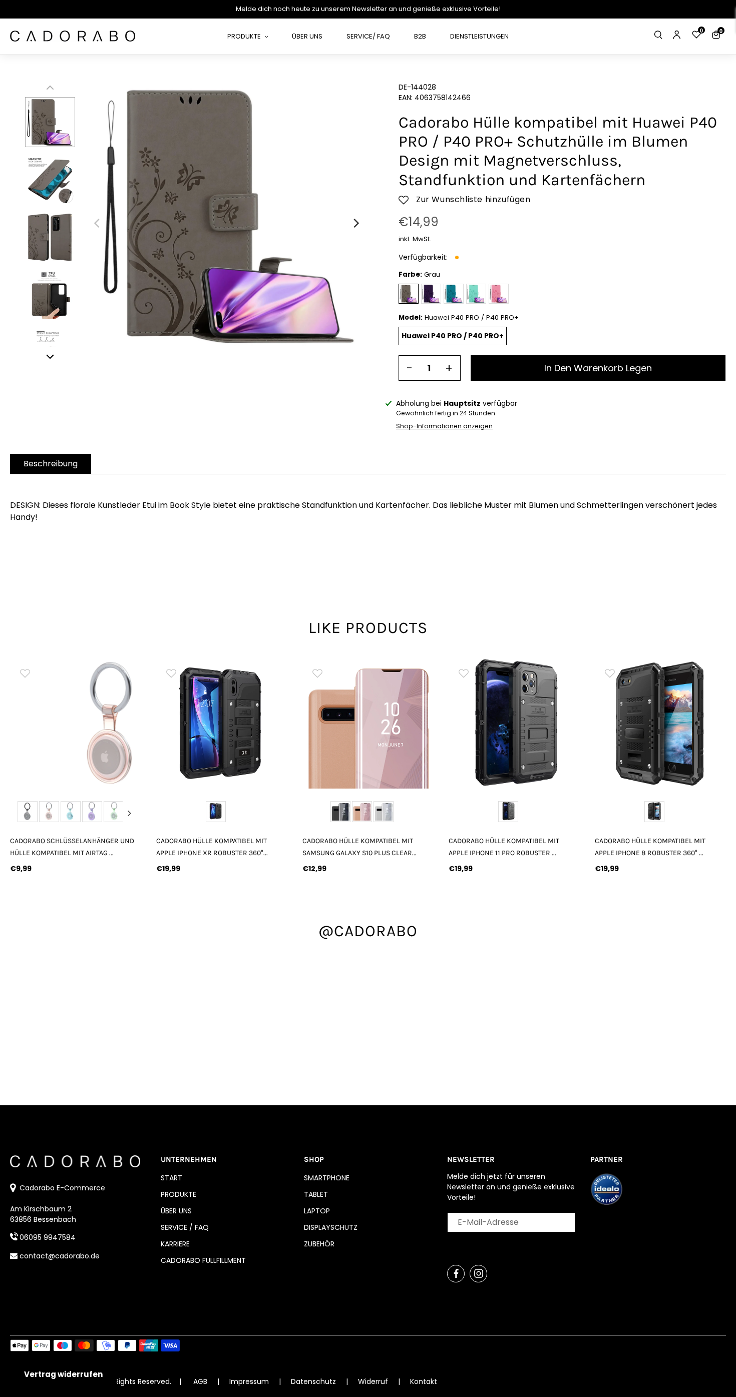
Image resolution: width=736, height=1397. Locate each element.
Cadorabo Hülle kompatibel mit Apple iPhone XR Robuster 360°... (212, 847)
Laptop (317, 1211)
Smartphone (326, 1178)
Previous (22, 813)
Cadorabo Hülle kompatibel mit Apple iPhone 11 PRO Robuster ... (504, 847)
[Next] (355, 223)
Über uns (176, 1211)
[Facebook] (456, 1273)
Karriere (175, 1244)
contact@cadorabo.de (60, 1256)
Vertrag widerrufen (63, 1374)
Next (130, 813)
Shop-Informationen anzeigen (444, 426)
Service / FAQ (185, 1227)
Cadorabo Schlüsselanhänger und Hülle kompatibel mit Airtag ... (72, 847)
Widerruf (374, 1381)
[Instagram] (478, 1273)
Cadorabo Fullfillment (203, 1260)
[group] (75, 723)
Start (171, 1178)
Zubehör (319, 1244)
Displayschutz (330, 1227)
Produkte (178, 1194)
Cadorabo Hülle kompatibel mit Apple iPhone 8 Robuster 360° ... (650, 847)
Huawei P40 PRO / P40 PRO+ (453, 336)
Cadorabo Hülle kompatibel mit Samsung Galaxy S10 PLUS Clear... (359, 847)
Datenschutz (314, 1381)
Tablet (316, 1194)
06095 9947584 (48, 1237)
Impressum (250, 1381)
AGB (200, 1381)
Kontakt (423, 1381)
